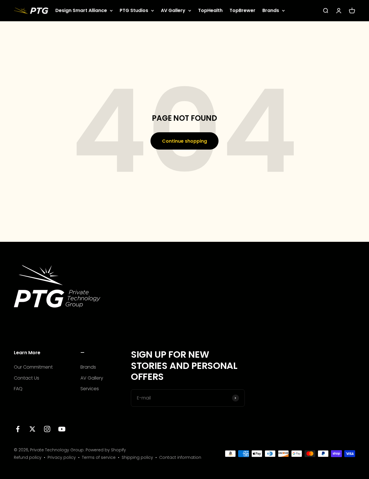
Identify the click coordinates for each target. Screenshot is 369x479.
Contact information (180, 457)
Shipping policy (137, 457)
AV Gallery (173, 10)
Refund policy (28, 457)
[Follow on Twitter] (32, 429)
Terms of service (99, 457)
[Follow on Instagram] (47, 429)
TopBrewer (242, 10)
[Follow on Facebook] (18, 429)
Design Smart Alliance (81, 10)
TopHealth (210, 10)
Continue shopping (184, 141)
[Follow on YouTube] (62, 429)
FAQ (18, 388)
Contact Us (26, 378)
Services (89, 388)
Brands (270, 10)
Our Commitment (33, 367)
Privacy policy (62, 457)
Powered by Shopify (106, 450)
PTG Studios (134, 10)
